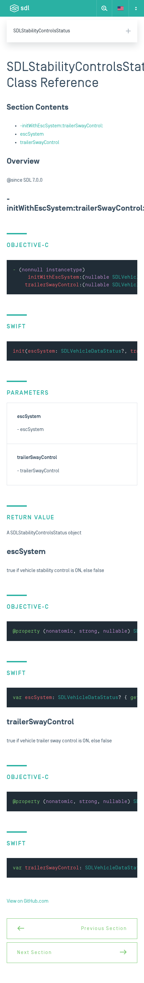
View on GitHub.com (28, 901)
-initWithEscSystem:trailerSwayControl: (61, 126)
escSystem (32, 134)
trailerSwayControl (39, 142)
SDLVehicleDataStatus (91, 351)
